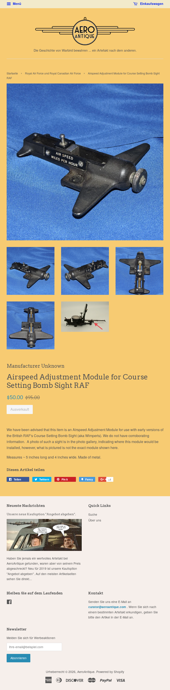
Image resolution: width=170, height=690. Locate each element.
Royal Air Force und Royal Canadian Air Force (53, 73)
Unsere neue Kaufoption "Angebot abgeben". (41, 514)
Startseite (12, 73)
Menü (16, 3)
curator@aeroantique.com (107, 607)
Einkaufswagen (151, 3)
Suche (92, 514)
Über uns (94, 520)
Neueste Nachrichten (26, 505)
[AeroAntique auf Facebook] (9, 602)
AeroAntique (86, 671)
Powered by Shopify (110, 671)
